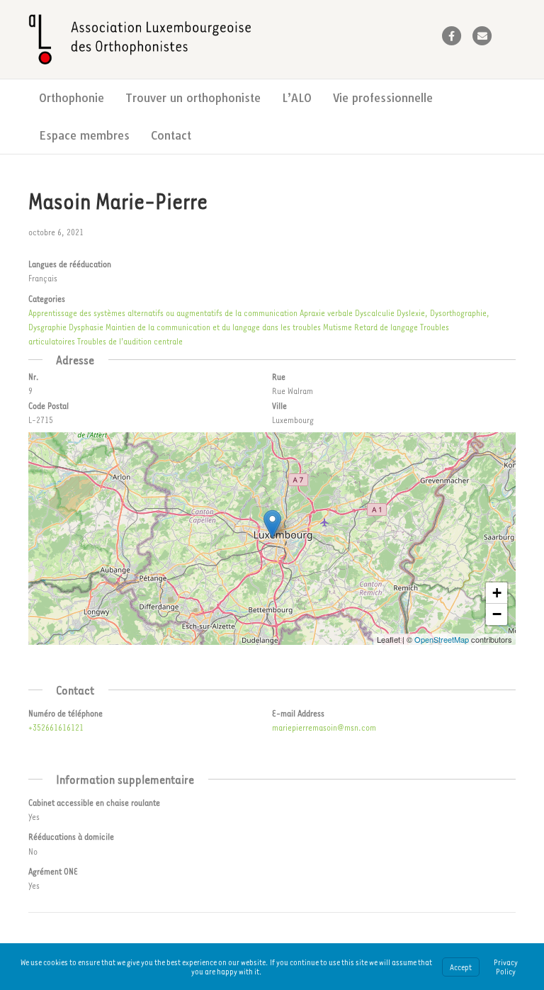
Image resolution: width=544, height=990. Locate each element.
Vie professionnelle (383, 98)
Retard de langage (386, 326)
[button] (272, 524)
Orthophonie (71, 98)
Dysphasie (86, 326)
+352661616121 (56, 727)
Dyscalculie (375, 312)
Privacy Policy (506, 967)
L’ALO (297, 98)
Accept (461, 967)
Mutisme (337, 326)
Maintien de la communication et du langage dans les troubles (213, 326)
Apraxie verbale (326, 312)
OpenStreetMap (441, 639)
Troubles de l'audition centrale (130, 341)
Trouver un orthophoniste (193, 98)
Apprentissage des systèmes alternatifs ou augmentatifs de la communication (163, 312)
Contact (171, 135)
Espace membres (84, 135)
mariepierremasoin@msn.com (324, 727)
